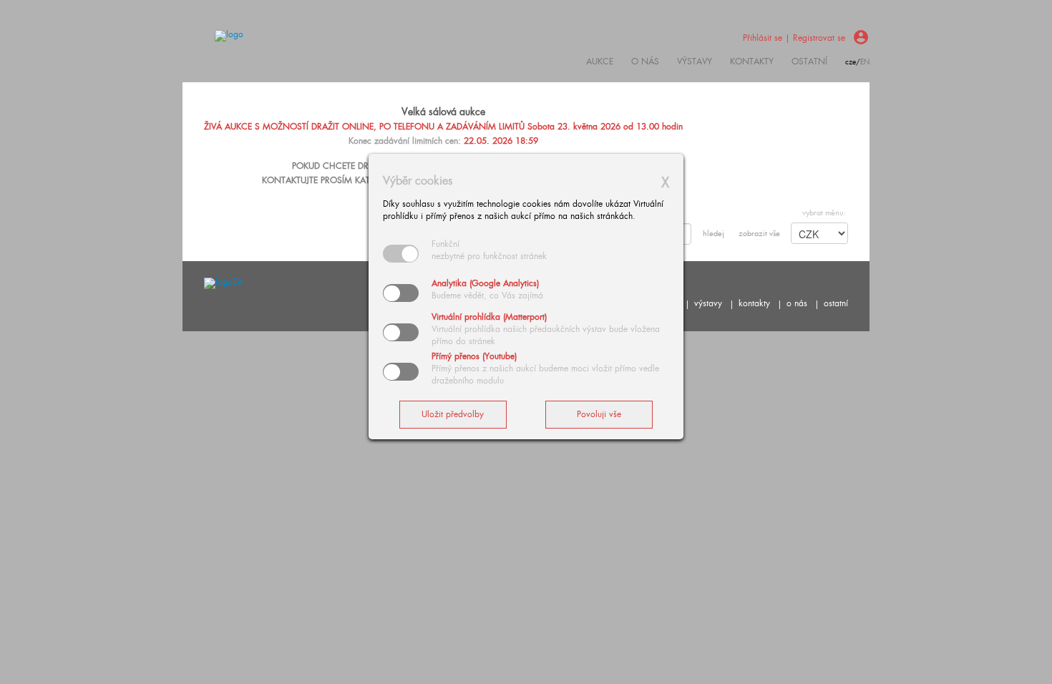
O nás (645, 61)
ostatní (809, 61)
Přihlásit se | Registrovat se (794, 38)
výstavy (694, 61)
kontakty (752, 61)
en (865, 62)
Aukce (599, 61)
